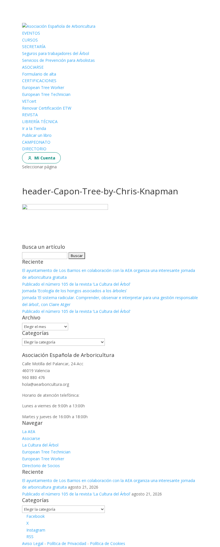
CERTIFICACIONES (39, 80)
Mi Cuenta (44, 158)
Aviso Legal (32, 543)
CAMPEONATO (36, 142)
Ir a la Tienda (34, 128)
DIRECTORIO (34, 148)
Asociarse (31, 438)
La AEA (28, 431)
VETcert (29, 101)
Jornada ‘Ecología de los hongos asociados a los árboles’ (74, 290)
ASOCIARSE (33, 67)
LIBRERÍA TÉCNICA (40, 121)
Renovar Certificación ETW (46, 108)
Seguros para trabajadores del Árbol (55, 53)
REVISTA (30, 114)
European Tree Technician (46, 94)
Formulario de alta (39, 74)
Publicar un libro (37, 135)
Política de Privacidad (66, 543)
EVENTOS (31, 33)
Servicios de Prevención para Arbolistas (58, 60)
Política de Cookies (107, 543)
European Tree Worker (43, 87)
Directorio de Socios (41, 465)
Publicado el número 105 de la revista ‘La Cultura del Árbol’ (76, 284)
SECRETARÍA (34, 46)
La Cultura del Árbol (40, 445)
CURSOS (30, 40)
